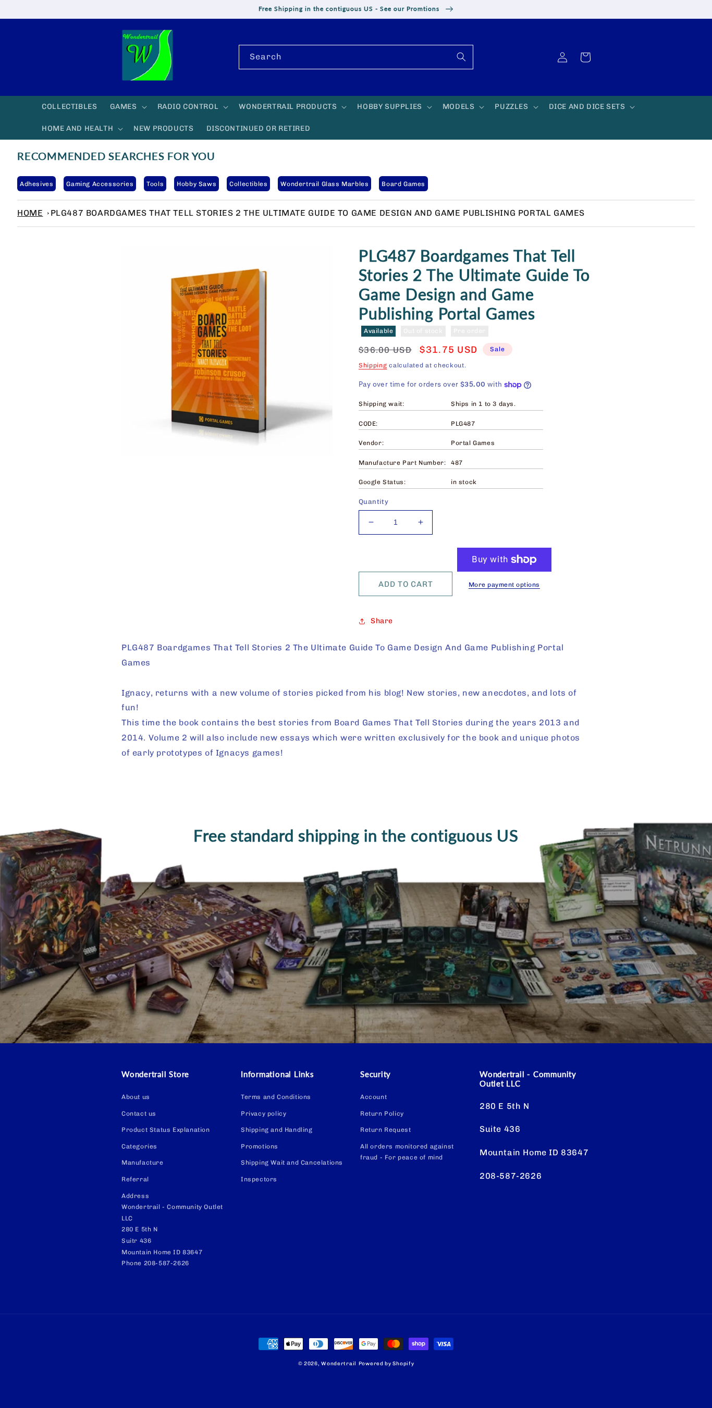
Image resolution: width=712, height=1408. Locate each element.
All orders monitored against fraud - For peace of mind (407, 1152)
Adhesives (36, 184)
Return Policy (382, 1113)
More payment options (504, 584)
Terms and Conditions (276, 1097)
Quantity (373, 501)
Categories (139, 1146)
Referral (135, 1179)
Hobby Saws (196, 184)
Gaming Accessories (99, 184)
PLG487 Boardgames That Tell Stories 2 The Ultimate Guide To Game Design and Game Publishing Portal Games (318, 213)
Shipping (373, 365)
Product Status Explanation (165, 1129)
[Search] (461, 56)
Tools (155, 184)
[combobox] (356, 57)
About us (135, 1097)
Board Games (403, 184)
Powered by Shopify (386, 1364)
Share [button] (382, 620)
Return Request (385, 1129)
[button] (127, 107)
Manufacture (142, 1162)
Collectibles (248, 184)
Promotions (259, 1146)
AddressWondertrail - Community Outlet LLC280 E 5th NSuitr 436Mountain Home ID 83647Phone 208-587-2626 (172, 1229)
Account (373, 1097)
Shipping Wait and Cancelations (292, 1162)
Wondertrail (339, 1364)
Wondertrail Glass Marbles (324, 184)
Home (30, 213)
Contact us (138, 1113)
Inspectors (259, 1179)
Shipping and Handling (277, 1129)
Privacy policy (263, 1113)
